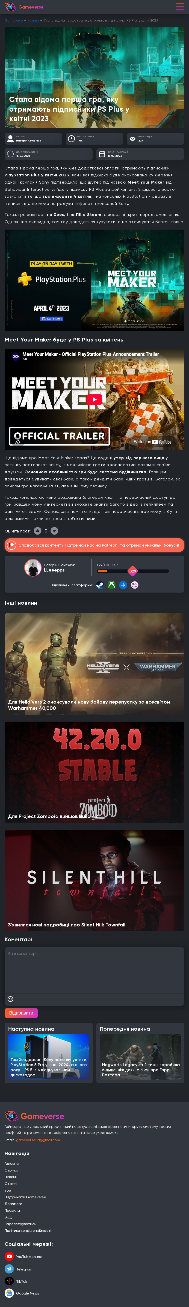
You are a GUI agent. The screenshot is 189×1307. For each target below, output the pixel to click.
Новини (33, 20)
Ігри (8, 1190)
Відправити (21, 1012)
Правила (12, 1210)
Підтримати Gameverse (25, 1197)
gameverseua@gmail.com (38, 1140)
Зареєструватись (20, 1224)
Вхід (8, 1217)
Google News (27, 1293)
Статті (11, 1183)
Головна (12, 1163)
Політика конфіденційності (28, 1230)
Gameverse (14, 20)
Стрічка (11, 1170)
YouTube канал (29, 1257)
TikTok (21, 1281)
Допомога (13, 1204)
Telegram (24, 1269)
